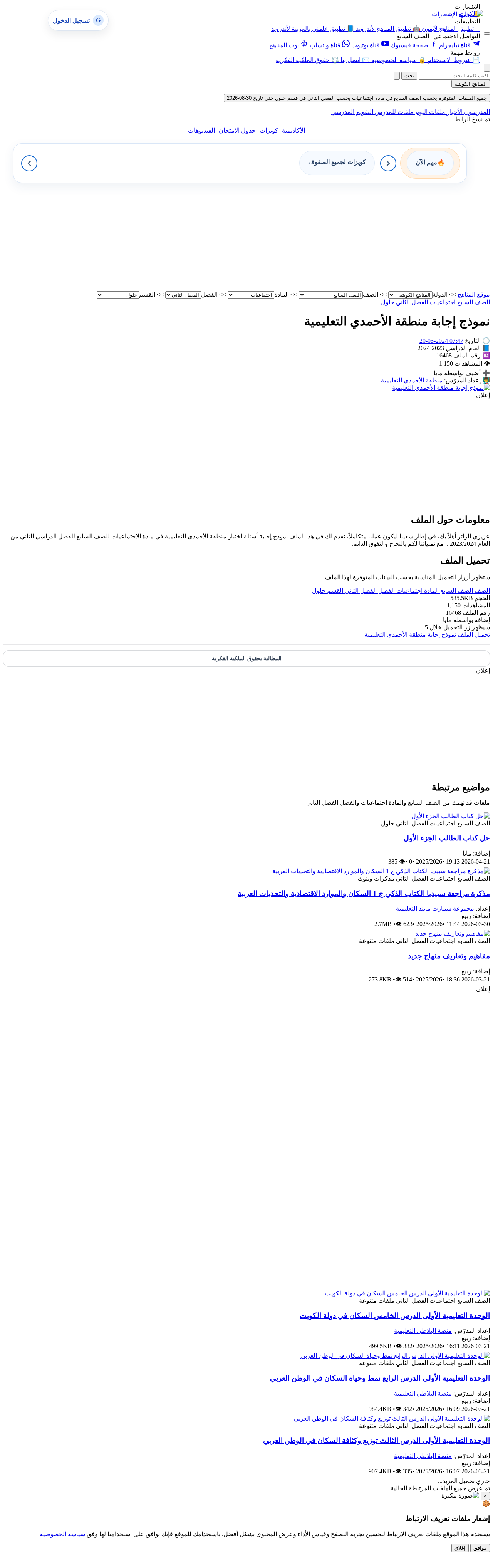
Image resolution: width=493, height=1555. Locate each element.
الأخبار (454, 112)
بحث (409, 76)
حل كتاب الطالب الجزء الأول (447, 838)
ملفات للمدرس (393, 112)
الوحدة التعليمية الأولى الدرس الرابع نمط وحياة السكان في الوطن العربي (380, 1378)
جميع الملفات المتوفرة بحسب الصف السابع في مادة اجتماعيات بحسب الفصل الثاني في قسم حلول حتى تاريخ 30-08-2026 (357, 98)
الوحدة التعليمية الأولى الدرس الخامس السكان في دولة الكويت (395, 1316)
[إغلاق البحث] (397, 76)
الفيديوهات (201, 130)
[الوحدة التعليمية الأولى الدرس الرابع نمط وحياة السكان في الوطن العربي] (395, 1355)
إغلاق (460, 1548)
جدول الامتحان (237, 130)
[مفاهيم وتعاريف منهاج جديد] (452, 933)
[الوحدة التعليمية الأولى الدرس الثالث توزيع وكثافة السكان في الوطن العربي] (392, 1418)
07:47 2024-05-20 (441, 340)
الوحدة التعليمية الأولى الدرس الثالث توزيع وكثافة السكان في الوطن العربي (376, 1440)
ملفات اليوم (429, 112)
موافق (480, 1548)
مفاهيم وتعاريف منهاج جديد (449, 956)
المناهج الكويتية (470, 84)
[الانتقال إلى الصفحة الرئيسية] (471, 13)
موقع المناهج (474, 294)
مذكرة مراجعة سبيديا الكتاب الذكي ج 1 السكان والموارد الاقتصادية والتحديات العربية (364, 893)
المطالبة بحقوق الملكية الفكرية (247, 658)
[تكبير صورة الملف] (441, 387)
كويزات (269, 130)
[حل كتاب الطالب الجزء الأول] (450, 816)
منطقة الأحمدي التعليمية (412, 380)
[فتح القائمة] (487, 33)
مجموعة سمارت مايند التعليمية (435, 908)
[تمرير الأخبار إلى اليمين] (388, 163)
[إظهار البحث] (487, 68)
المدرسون (476, 112)
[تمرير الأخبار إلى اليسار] (29, 163)
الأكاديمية (293, 130)
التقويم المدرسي (352, 112)
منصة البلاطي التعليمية (423, 1330)
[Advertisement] (259, 237)
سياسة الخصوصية (62, 1534)
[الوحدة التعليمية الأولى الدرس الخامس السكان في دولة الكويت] (407, 1293)
